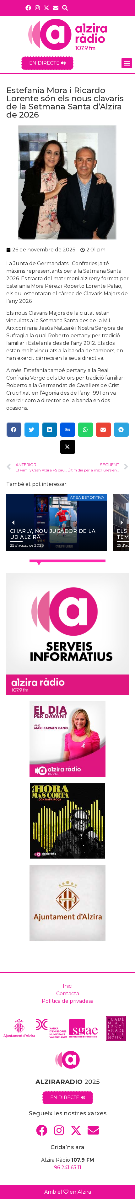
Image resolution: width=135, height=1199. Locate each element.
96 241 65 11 (67, 1167)
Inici (68, 986)
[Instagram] (37, 8)
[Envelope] (56, 8)
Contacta (67, 994)
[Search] (65, 8)
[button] (127, 63)
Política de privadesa (68, 1001)
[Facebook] (28, 8)
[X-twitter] (47, 8)
